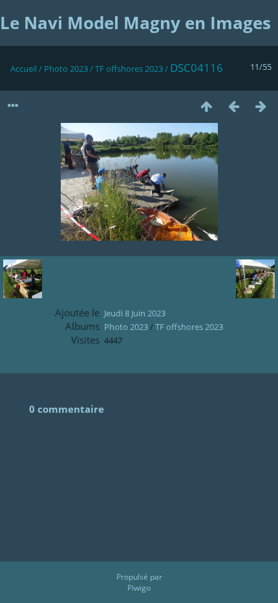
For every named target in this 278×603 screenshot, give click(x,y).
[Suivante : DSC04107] (260, 106)
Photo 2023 (66, 68)
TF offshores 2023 (129, 68)
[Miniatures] (206, 106)
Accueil (23, 68)
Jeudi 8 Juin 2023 (135, 313)
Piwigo (139, 587)
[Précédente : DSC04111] (233, 106)
